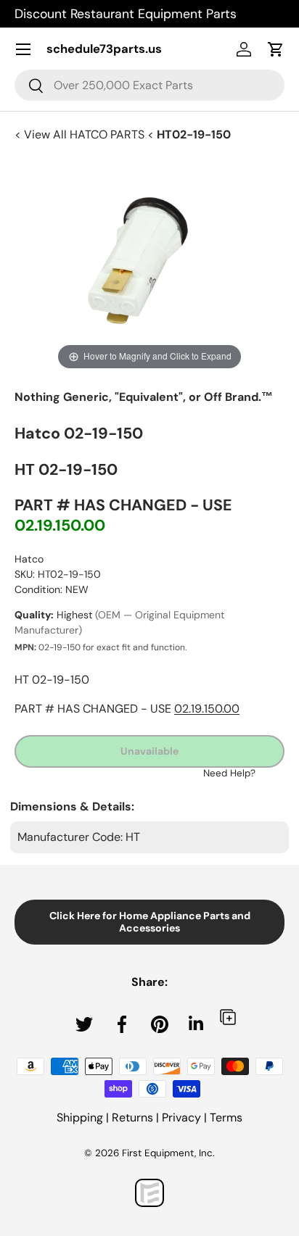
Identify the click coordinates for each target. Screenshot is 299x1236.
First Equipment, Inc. (168, 1153)
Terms (226, 1117)
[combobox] (149, 85)
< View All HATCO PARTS (81, 134)
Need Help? (229, 773)
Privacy (181, 1117)
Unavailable (149, 751)
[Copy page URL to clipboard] (228, 1016)
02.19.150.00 (60, 525)
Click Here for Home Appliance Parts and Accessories (149, 921)
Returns (132, 1117)
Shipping (80, 1117)
